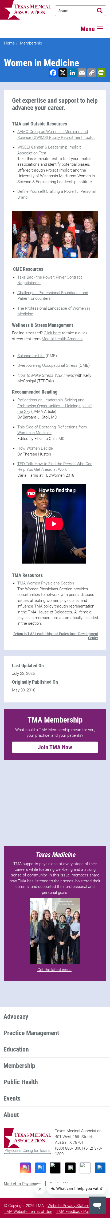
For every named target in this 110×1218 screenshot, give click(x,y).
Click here (52, 333)
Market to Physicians (22, 1183)
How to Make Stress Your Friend (45, 375)
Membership (31, 43)
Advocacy (15, 1016)
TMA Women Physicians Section (45, 583)
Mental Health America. (62, 338)
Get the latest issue (54, 969)
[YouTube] (85, 1168)
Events (12, 1098)
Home (9, 43)
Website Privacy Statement (71, 1205)
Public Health (20, 1082)
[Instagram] (25, 1168)
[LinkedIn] (100, 1168)
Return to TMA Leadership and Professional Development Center (55, 636)
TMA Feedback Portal (74, 1211)
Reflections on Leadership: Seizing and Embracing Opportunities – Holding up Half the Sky (54, 406)
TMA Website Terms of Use (28, 1211)
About (11, 1115)
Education (16, 1049)
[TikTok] (55, 1168)
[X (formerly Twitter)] (70, 1168)
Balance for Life (31, 355)
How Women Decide (35, 448)
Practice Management (31, 1033)
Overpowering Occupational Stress (47, 365)
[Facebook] (40, 1168)
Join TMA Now (55, 747)
